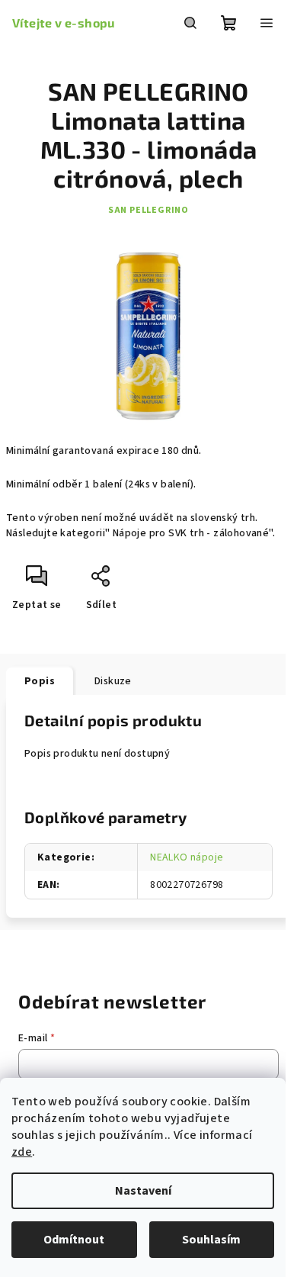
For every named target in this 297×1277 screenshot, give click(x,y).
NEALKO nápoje (186, 857)
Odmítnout (73, 1239)
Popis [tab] (39, 681)
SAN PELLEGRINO (148, 210)
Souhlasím (211, 1239)
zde (21, 1152)
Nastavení (143, 1190)
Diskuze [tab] (113, 681)
